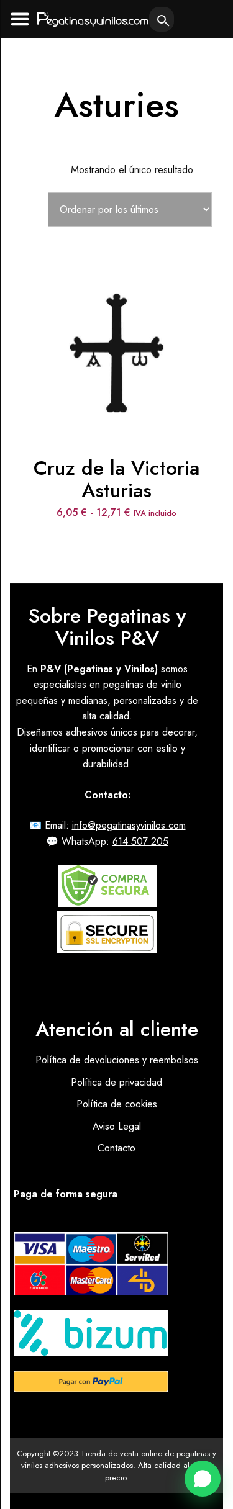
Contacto (116, 1148)
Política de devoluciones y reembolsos (116, 1060)
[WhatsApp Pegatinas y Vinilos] (203, 1479)
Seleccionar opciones (117, 322)
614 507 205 (140, 841)
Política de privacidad (116, 1082)
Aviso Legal (117, 1126)
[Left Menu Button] (19, 18)
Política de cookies (116, 1104)
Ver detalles (116, 364)
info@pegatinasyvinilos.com (129, 825)
